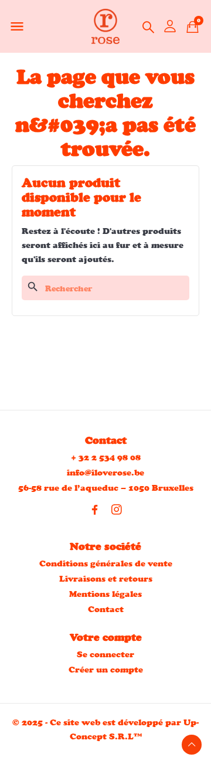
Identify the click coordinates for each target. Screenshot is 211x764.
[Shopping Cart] (192, 26)
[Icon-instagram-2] (116, 509)
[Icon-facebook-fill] (95, 509)
